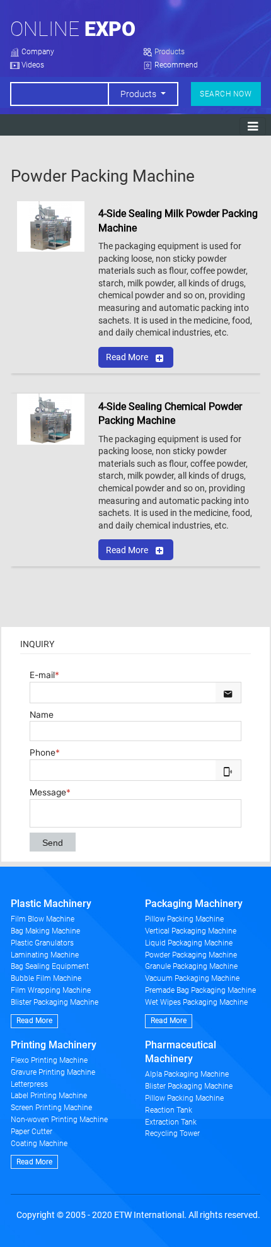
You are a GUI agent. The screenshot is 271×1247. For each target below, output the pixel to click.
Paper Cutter (31, 1131)
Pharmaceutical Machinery (180, 1052)
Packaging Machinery (194, 904)
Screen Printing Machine (51, 1107)
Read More (127, 357)
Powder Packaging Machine (191, 955)
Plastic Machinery (51, 904)
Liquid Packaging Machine (189, 943)
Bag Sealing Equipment (50, 966)
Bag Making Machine (45, 931)
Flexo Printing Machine (49, 1060)
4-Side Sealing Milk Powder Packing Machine (178, 220)
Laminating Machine (45, 955)
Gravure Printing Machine (53, 1072)
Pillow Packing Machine (184, 919)
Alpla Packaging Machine (187, 1074)
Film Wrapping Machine (51, 990)
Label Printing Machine (49, 1095)
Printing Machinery (53, 1045)
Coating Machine (39, 1143)
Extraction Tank (171, 1122)
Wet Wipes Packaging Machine (196, 1002)
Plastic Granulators (42, 943)
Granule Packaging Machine (191, 966)
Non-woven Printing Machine (59, 1119)
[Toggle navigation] (252, 126)
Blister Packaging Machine (54, 1002)
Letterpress (29, 1084)
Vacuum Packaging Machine (192, 978)
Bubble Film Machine (46, 978)
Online (73, 29)
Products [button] (139, 94)
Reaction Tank (168, 1110)
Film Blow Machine (42, 919)
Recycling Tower (172, 1133)
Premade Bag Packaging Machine (200, 990)
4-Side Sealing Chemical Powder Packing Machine (170, 413)
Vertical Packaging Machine (190, 931)
